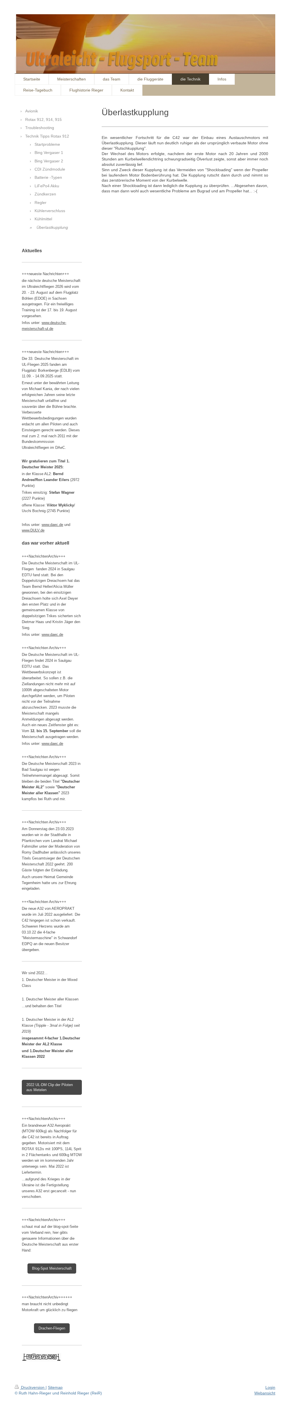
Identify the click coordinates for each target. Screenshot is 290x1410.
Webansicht (264, 1393)
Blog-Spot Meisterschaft (52, 1268)
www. (46, 323)
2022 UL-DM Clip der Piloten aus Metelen (49, 1087)
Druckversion (33, 1387)
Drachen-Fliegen (52, 1328)
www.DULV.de (33, 530)
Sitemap (55, 1387)
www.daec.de (52, 525)
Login (270, 1387)
